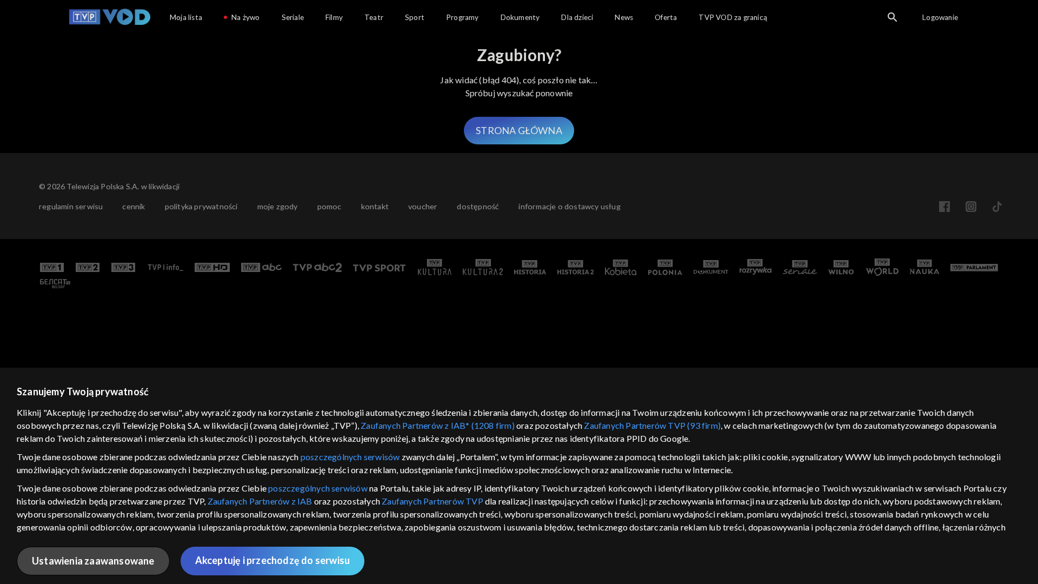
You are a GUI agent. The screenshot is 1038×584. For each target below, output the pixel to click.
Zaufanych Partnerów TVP (432, 501)
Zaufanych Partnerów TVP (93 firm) (652, 425)
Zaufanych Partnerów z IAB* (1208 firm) (438, 425)
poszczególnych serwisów (350, 457)
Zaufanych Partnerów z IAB (260, 501)
